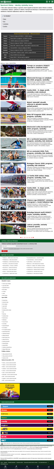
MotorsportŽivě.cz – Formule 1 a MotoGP (10, 265)
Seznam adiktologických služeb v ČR (25, 458)
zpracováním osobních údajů (14, 248)
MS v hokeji (4, 308)
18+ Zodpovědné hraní (43, 462)
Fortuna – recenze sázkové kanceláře (9, 362)
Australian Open (5, 315)
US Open (4, 291)
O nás (2, 462)
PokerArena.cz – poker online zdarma (10, 269)
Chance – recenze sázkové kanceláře (9, 370)
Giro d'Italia (4, 323)
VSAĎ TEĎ (48, 36)
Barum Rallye (4, 295)
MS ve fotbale (4, 304)
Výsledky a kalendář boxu (7, 347)
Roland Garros (5, 317)
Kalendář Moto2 (5, 343)
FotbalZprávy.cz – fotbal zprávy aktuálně (10, 259)
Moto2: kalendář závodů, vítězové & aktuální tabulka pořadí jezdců (37, 104)
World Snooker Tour (6, 337)
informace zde (23, 454)
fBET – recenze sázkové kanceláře (8, 380)
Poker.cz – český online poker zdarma (10, 271)
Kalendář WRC (5, 345)
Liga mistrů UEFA (5, 285)
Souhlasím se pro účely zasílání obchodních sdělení (18, 248)
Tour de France (5, 321)
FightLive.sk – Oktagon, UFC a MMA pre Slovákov (36, 265)
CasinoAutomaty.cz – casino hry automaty (34, 259)
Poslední (33, 237)
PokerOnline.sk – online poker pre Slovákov (35, 273)
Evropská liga (4, 300)
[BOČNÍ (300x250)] (10, 399)
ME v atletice (4, 289)
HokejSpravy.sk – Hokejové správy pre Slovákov (35, 267)
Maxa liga (4, 313)
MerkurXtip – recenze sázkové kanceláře (9, 374)
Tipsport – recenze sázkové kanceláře (9, 364)
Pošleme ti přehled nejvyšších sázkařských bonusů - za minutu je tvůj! (19, 243)
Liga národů (4, 306)
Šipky (4, 19)
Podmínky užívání (20, 462)
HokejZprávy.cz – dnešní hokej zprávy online (11, 261)
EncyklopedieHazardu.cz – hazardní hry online (35, 257)
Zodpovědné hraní (17, 448)
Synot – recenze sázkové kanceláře (8, 372)
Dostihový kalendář (5, 341)
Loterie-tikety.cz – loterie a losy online (33, 261)
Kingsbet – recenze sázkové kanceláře (9, 378)
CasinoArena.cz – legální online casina (10, 273)
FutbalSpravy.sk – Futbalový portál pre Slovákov (35, 269)
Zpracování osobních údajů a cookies (30, 462)
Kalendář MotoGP (5, 325)
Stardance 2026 (5, 357)
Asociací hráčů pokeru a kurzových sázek (34, 448)
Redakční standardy (11, 462)
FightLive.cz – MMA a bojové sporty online (10, 257)
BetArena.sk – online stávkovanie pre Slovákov (35, 263)
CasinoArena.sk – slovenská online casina (34, 271)
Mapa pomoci (34, 458)
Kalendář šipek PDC (6, 331)
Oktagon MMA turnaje (6, 349)
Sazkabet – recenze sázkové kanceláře (9, 368)
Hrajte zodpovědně (3, 451)
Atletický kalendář (5, 335)
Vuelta (3, 293)
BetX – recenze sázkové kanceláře (8, 376)
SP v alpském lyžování (6, 329)
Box (4, 21)
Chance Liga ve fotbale (6, 283)
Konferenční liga (5, 302)
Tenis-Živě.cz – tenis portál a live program (10, 263)
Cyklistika (5, 24)
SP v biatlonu (4, 327)
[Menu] (52, 2)
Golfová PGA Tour (5, 339)
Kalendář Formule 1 (6, 287)
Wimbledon (4, 319)
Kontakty (5, 462)
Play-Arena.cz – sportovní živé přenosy (10, 267)
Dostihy (5, 26)
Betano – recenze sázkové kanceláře (9, 366)
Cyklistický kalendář (6, 333)
